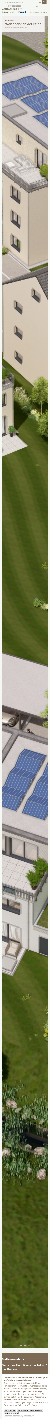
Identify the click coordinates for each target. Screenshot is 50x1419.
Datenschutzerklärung (13, 1416)
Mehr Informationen (15, 27)
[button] (47, 12)
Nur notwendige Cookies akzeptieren (30, 1410)
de (44, 2)
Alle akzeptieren (10, 1410)
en (37, 6)
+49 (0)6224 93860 (14, 6)
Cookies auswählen (11, 1413)
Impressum (29, 1416)
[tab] (21, 1345)
